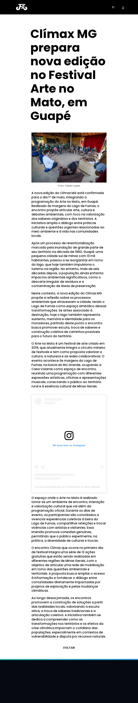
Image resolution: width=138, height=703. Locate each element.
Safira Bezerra (46, 126)
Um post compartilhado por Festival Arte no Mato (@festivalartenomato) (75, 486)
